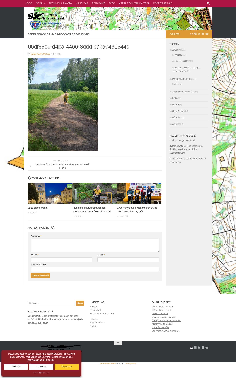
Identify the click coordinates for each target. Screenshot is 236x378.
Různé (175, 117)
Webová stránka (38, 264)
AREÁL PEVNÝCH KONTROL (134, 3)
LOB (174, 98)
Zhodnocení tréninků (182, 92)
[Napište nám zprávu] (191, 34)
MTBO (175, 104)
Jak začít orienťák (160, 327)
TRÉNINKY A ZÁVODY (60, 3)
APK (176, 84)
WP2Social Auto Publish (108, 363)
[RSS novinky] (199, 34)
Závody (176, 50)
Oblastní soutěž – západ (163, 317)
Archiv (175, 124)
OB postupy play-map (162, 306)
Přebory (178, 55)
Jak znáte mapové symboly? (165, 331)
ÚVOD (29, 3)
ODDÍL (39, 3)
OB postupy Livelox (161, 310)
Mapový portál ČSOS (162, 324)
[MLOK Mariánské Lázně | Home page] (46, 20)
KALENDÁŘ (82, 3)
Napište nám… (97, 323)
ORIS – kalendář (160, 313)
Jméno (34, 255)
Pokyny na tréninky (181, 79)
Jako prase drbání (38, 207)
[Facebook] (203, 34)
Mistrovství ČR (181, 61)
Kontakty (94, 319)
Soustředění (178, 111)
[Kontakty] (195, 34)
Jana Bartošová (40, 54)
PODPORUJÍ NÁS (162, 3)
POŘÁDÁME (98, 3)
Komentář (36, 236)
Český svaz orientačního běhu (166, 320)
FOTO (112, 3)
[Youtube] (206, 34)
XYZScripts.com (130, 363)
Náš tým (94, 326)
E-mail (101, 255)
